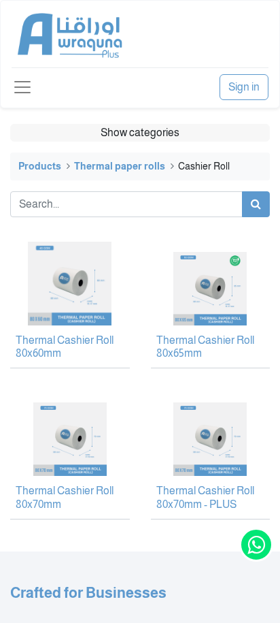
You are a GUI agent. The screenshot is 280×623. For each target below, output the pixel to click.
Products (39, 166)
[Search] (256, 204)
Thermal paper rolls (119, 166)
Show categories (140, 132)
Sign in (244, 87)
